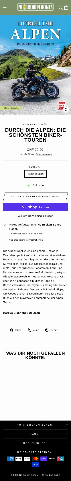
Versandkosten (44, 154)
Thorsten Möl (35, 124)
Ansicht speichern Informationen (26, 240)
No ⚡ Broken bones (34, 425)
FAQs (34, 434)
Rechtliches (34, 443)
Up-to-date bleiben (34, 452)
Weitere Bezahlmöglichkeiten (35, 215)
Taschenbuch (35, 173)
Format (35, 167)
